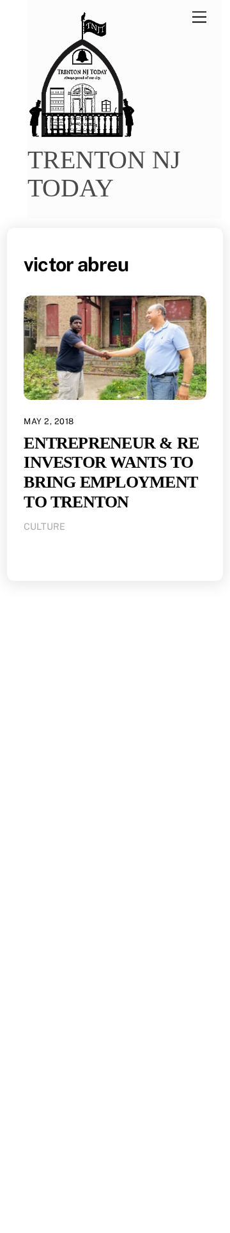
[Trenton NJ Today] (81, 133)
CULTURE (44, 526)
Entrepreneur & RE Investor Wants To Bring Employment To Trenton (111, 472)
